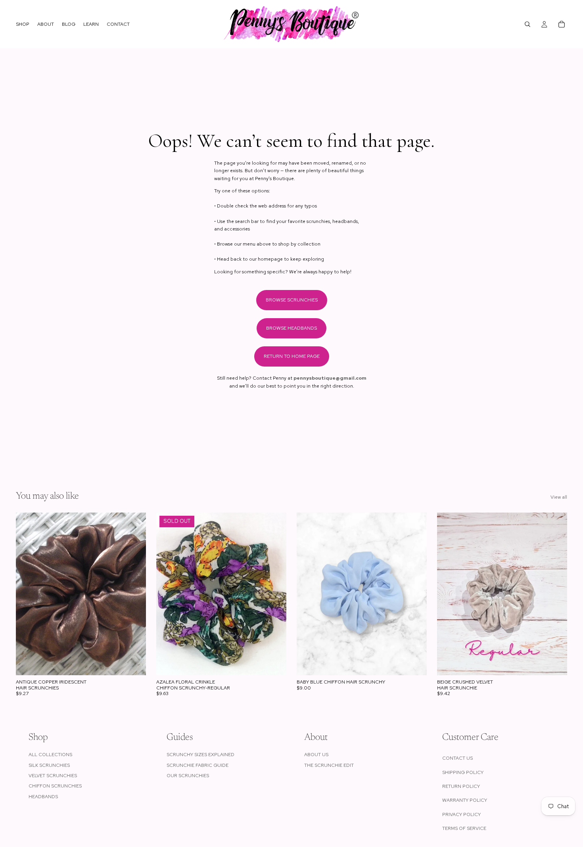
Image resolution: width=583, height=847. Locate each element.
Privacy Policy (461, 814)
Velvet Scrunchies (53, 775)
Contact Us (457, 758)
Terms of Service (464, 828)
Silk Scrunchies (49, 765)
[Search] (527, 24)
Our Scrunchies (188, 775)
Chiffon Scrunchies (55, 786)
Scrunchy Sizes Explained (200, 754)
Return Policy (461, 786)
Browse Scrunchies (292, 300)
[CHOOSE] (134, 663)
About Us (316, 754)
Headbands (43, 796)
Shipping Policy (462, 772)
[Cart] (561, 24)
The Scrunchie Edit (329, 765)
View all (558, 497)
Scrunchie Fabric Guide (197, 765)
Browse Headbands (291, 328)
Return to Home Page (292, 356)
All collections (50, 754)
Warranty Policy (464, 800)
